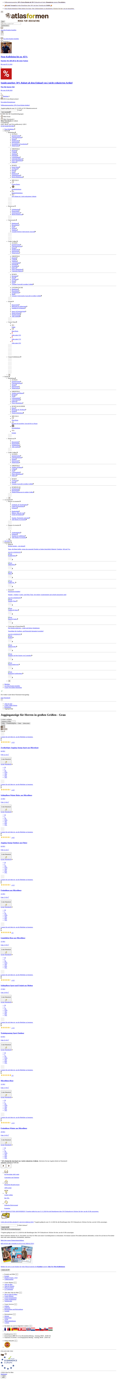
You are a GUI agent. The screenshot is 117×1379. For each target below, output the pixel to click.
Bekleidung (7, 707)
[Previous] (2, 34)
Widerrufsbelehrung (10, 1321)
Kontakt (6, 1276)
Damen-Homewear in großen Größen (22, 492)
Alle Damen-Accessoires (19, 537)
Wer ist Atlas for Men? (10, 1294)
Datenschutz (8, 1317)
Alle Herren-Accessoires (19, 519)
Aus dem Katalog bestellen (12, 686)
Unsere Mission (8, 1296)
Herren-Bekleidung (17, 177)
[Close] (2, 12)
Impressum (4, 1374)
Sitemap (6, 1316)
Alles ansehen (16, 316)
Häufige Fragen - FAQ (11, 1278)
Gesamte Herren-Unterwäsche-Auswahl (23, 231)
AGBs (6, 1319)
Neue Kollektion (9, 129)
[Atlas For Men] (26, 21)
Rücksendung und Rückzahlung (13, 1309)
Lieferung (7, 1307)
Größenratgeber (8, 1279)
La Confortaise (8, 1289)
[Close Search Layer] (2, 32)
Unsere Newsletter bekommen (13, 687)
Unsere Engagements (10, 1297)
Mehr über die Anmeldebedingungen (12, 114)
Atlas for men (8, 704)
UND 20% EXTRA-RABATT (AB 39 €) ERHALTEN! (17, 1222)
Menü (2, 21)
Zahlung (6, 1306)
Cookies (6, 1322)
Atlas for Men (8, 1284)
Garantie (6, 1311)
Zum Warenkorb (5, 698)
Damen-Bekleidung (17, 413)
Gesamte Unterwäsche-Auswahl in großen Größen (26, 296)
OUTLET (7, 541)
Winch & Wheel (9, 1288)
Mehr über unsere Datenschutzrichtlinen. (12, 1240)
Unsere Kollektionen (10, 1299)
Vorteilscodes (8, 1301)
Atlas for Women (9, 1286)
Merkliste (7, 684)
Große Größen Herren (10, 705)
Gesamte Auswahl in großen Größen (22, 284)
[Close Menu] (9, 375)
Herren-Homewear (17, 214)
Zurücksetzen (5, 25)
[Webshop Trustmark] (7, 1347)
